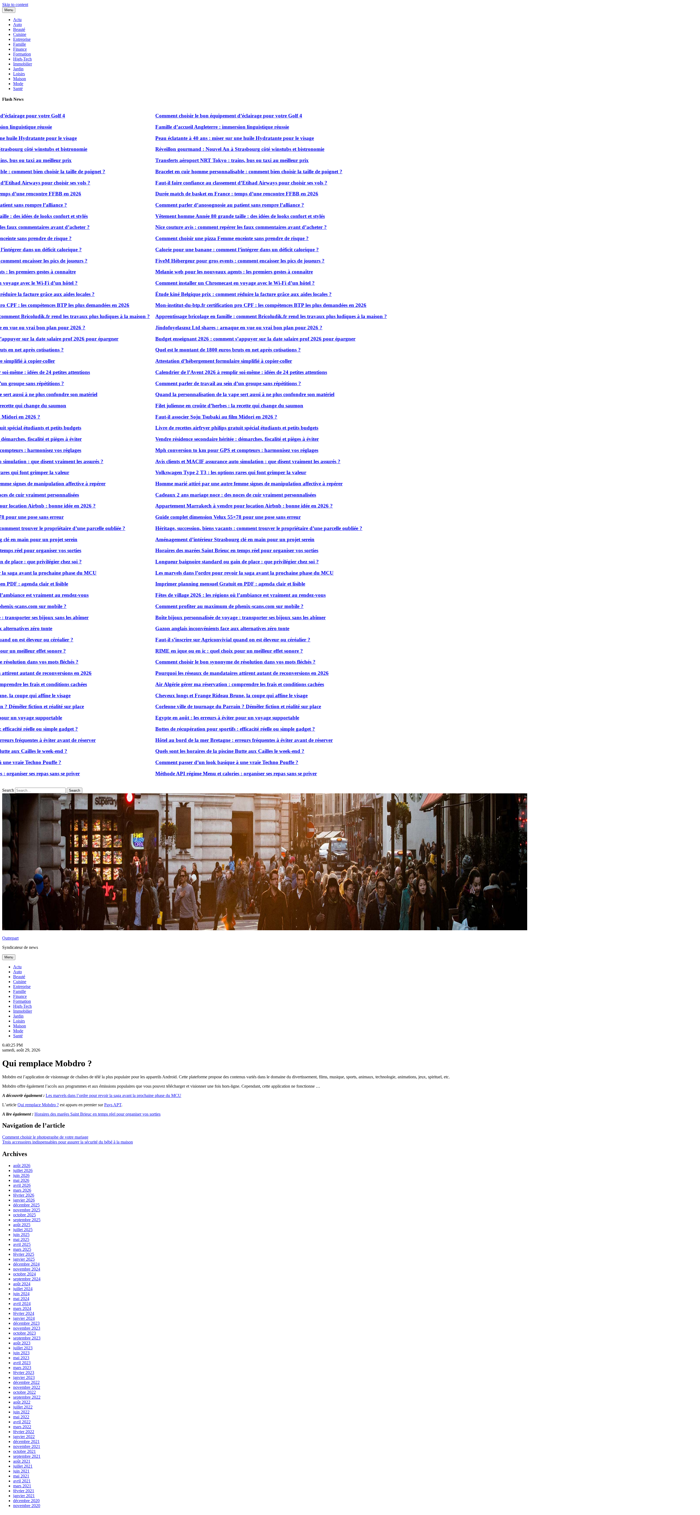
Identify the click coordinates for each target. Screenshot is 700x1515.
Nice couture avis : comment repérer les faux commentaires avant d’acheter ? (199, 227)
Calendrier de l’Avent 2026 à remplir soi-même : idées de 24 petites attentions (199, 372)
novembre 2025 (26, 1210)
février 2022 (23, 1431)
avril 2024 (22, 1303)
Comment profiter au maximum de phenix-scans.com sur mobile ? (187, 606)
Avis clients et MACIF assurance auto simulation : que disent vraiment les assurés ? (205, 461)
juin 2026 (21, 1175)
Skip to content (15, 4)
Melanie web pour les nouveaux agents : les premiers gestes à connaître (192, 272)
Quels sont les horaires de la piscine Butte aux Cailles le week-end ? (187, 751)
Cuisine (19, 34)
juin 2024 (21, 1293)
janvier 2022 (24, 1436)
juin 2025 (21, 1234)
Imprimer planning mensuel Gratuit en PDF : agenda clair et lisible (188, 584)
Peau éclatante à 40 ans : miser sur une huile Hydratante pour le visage (192, 138)
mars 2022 (22, 1426)
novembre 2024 (26, 1269)
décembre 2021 (26, 1441)
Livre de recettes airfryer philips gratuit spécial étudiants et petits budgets (194, 428)
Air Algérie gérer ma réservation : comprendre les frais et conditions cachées (197, 684)
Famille (19, 44)
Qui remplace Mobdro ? (38, 1104)
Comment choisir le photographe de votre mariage (45, 1137)
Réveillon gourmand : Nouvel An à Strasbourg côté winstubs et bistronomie (197, 149)
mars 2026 (22, 1190)
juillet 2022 (23, 1407)
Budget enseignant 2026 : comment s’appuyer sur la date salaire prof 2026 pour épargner (213, 339)
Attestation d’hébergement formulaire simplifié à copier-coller (181, 361)
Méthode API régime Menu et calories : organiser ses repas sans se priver (194, 773)
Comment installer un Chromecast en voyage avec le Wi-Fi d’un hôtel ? (193, 283)
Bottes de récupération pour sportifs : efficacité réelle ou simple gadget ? (193, 729)
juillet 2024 (23, 1288)
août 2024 (21, 1283)
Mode (18, 83)
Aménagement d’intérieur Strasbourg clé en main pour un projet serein (192, 539)
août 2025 (21, 1224)
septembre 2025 (26, 1219)
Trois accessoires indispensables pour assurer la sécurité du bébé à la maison (67, 1142)
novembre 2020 (26, 1505)
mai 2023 (21, 1357)
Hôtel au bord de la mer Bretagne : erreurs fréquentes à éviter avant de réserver (202, 740)
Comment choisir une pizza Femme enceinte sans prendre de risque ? (190, 238)
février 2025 (23, 1254)
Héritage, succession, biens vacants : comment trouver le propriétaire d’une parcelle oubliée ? (216, 528)
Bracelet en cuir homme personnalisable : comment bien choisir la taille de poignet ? (206, 171)
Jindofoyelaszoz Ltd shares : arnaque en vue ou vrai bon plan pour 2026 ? (196, 327)
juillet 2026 (23, 1170)
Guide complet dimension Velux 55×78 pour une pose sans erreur (186, 517)
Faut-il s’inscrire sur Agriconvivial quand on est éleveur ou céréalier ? (190, 640)
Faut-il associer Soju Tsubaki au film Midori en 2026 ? (174, 417)
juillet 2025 (23, 1229)
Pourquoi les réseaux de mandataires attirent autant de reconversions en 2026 (200, 673)
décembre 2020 (26, 1500)
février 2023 (23, 1372)
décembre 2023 (26, 1323)
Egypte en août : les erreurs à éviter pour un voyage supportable (185, 718)
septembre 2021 (26, 1456)
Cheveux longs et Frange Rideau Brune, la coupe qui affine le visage (189, 695)
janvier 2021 (24, 1495)
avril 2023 (22, 1362)
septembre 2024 (26, 1279)
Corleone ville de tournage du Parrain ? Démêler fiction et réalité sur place (196, 706)
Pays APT (112, 1104)
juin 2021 (21, 1471)
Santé (18, 88)
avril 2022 (22, 1421)
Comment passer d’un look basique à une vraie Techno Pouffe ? (184, 762)
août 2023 (21, 1343)
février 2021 (23, 1490)
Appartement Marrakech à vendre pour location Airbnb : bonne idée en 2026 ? (202, 506)
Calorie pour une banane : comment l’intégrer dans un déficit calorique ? (195, 249)
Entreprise (22, 39)
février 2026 (23, 1195)
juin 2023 (21, 1352)
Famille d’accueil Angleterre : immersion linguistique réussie (180, 127)
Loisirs (19, 73)
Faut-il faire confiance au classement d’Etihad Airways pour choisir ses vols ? (199, 183)
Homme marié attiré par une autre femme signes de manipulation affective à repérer (207, 483)
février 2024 (23, 1313)
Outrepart (10, 938)
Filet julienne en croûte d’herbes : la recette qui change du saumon (187, 405)
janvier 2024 (24, 1318)
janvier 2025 (24, 1259)
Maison (19, 78)
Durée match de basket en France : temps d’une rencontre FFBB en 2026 (194, 194)
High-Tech (22, 59)
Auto (17, 24)
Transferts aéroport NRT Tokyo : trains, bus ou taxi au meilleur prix (190, 160)
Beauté (19, 29)
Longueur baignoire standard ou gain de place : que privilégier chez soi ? (195, 561)
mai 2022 (21, 1417)
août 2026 (21, 1165)
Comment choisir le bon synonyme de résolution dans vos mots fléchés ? (193, 662)
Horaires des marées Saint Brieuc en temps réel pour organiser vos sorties (194, 550)
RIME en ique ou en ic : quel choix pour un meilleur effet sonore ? (187, 651)
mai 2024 (21, 1298)
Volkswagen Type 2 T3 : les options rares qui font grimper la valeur (188, 472)
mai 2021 (21, 1476)
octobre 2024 (24, 1274)
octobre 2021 (24, 1451)
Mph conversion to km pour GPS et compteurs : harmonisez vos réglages (194, 450)
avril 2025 (22, 1244)
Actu (17, 19)
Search (8, 790)
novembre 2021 (26, 1446)
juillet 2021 (23, 1466)
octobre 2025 (24, 1214)
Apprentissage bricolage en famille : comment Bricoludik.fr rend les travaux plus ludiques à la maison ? (229, 316)
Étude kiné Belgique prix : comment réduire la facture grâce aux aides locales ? (201, 294)
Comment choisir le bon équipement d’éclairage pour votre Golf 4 (186, 116)
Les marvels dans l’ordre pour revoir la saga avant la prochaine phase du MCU (202, 573)
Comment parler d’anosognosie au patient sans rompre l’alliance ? (187, 205)
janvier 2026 (24, 1200)
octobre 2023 (24, 1333)
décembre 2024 (26, 1264)
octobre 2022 (24, 1392)
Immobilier (22, 64)
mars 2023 (22, 1367)
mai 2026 (21, 1180)
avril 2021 (22, 1481)
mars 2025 (22, 1249)
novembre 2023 (26, 1328)
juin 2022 (21, 1412)
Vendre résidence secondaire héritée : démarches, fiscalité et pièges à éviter (195, 439)
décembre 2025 (26, 1205)
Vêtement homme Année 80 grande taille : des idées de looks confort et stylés (198, 216)
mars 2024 (22, 1308)
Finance (20, 49)
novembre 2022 (26, 1387)
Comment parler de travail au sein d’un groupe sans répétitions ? (186, 383)
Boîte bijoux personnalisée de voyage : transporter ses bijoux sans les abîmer (198, 617)
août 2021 (21, 1461)
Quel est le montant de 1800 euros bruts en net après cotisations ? (186, 350)
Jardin (18, 69)
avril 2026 (22, 1185)
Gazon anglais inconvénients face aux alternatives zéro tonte (180, 628)
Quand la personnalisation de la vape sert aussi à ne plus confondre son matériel (202, 394)
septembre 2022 (26, 1397)
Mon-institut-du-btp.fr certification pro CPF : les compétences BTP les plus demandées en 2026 (218, 305)
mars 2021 (22, 1486)
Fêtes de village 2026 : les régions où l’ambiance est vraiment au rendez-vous (198, 595)
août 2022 (21, 1402)
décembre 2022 (26, 1382)
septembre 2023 (26, 1338)
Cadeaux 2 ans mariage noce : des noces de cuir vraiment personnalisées (193, 495)
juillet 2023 (23, 1348)
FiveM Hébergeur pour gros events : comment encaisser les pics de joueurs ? (197, 261)
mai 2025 (21, 1239)
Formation (22, 54)
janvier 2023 (24, 1377)
